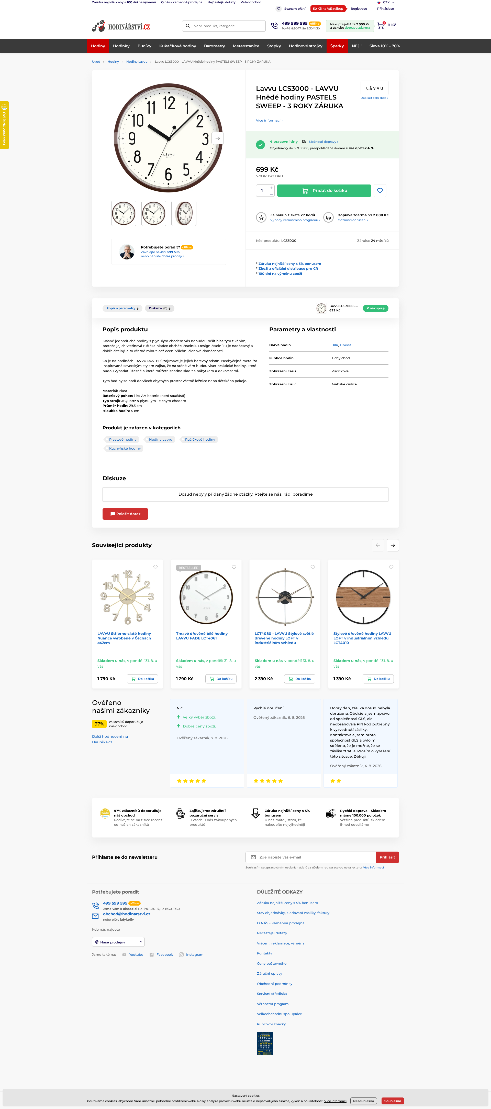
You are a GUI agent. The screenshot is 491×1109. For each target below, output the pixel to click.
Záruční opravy (269, 973)
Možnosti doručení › (353, 220)
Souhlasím (392, 1101)
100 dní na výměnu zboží (280, 273)
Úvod (96, 61)
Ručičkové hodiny (200, 439)
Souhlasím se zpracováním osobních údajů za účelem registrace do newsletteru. (315, 867)
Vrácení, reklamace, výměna (281, 943)
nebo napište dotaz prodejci (162, 256)
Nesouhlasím (363, 1101)
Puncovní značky (271, 1024)
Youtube (136, 954)
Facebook (165, 954)
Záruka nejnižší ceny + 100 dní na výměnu (124, 2)
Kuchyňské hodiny (125, 448)
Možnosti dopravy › (323, 142)
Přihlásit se (385, 8)
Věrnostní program (273, 1004)
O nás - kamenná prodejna (181, 2)
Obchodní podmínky (274, 984)
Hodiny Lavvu (137, 61)
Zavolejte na (160, 252)
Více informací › (269, 120)
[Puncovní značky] (265, 1043)
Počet (262, 191)
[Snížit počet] (271, 194)
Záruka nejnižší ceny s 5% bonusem (290, 264)
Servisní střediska (272, 994)
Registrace (359, 8)
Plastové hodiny (122, 439)
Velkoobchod (251, 2)
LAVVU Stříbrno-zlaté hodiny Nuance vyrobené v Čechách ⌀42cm (124, 638)
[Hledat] (188, 26)
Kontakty (264, 953)
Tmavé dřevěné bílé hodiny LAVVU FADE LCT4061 (202, 635)
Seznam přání (294, 8)
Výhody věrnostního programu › (295, 220)
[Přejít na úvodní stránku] (121, 26)
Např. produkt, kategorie (214, 26)
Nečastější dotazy (272, 933)
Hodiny (113, 61)
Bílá (334, 345)
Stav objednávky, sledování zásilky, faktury (293, 913)
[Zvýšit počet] (271, 188)
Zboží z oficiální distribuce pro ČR (288, 268)
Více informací (373, 867)
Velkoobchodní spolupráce (279, 1014)
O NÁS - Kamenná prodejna (281, 923)
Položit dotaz (127, 514)
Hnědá (345, 345)
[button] (217, 138)
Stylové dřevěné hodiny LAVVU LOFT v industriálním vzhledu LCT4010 (362, 638)
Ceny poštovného (271, 963)
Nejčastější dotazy (221, 2)
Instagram (195, 954)
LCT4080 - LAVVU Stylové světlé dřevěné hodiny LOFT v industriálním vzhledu (284, 638)
